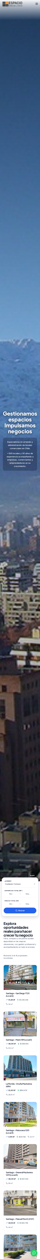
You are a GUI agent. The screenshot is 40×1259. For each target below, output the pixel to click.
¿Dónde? (8, 881)
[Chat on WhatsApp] (34, 1253)
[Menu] (36, 4)
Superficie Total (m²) (13, 890)
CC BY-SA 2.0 (25, 876)
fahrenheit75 (5, 876)
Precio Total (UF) (12, 901)
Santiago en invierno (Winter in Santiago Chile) (16, 874)
